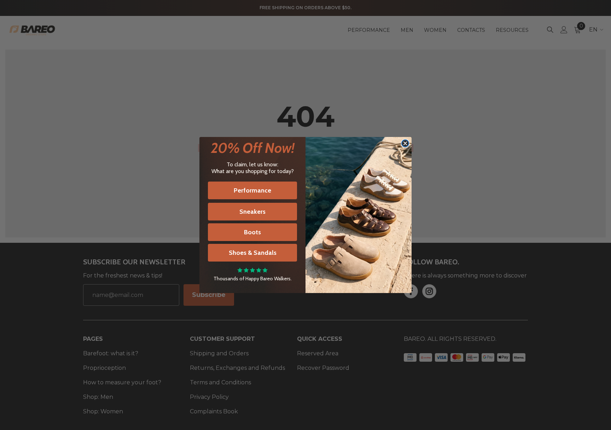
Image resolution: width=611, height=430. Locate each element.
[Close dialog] (405, 143)
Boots (252, 232)
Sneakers (252, 212)
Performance (252, 190)
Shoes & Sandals (253, 253)
